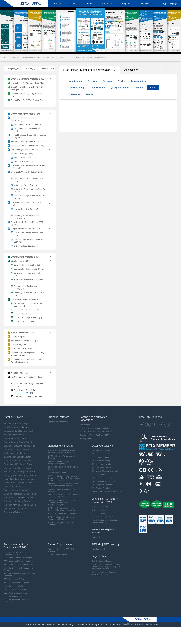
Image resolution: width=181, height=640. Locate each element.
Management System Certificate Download (61, 523)
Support (106, 4)
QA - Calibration (98, 474)
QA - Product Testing (100, 457)
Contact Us (145, 4)
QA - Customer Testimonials (103, 481)
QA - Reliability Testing (101, 461)
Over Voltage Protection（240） (27, 114)
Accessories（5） (20, 373)
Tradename (74, 94)
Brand (153, 88)
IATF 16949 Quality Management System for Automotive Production (62, 451)
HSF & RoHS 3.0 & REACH (103, 517)
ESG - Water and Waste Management (19, 561)
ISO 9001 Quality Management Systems (61, 457)
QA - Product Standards (101, 488)
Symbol (121, 81)
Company (125, 4)
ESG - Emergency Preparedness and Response (19, 575)
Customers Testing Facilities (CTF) (94, 435)
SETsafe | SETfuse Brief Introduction (107, 491)
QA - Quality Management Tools (105, 471)
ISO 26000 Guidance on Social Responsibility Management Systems (63, 509)
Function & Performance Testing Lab (95, 428)
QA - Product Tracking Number (104, 478)
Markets (73, 4)
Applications (131, 69)
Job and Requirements (57, 555)
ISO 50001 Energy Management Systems (61, 490)
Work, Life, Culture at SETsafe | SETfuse (61, 550)
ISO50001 (96, 537)
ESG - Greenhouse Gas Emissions (18, 565)
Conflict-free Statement (57, 472)
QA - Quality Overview (101, 450)
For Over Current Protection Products (51, 58)
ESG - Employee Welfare (14, 586)
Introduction (85, 425)
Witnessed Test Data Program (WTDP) (96, 432)
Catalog (90, 94)
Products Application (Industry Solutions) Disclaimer (104, 573)
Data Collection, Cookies (102, 561)
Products (57, 4)
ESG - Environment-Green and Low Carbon (18, 569)
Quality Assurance (120, 88)
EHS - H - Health (98, 510)
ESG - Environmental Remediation (18, 558)
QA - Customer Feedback (102, 485)
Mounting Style (138, 81)
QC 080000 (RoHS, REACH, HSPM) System (63, 468)
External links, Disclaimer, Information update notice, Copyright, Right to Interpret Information (107, 566)
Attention (139, 88)
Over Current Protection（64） (26, 257)
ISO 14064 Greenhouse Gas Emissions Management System (64, 496)
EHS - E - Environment (101, 506)
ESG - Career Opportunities (15, 593)
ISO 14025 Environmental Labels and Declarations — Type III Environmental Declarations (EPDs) (64, 478)
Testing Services (87, 438)
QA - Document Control (101, 467)
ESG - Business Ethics (13, 596)
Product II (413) (48, 69)
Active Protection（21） (23, 333)
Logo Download (98, 549)
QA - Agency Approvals (101, 464)
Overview (92, 81)
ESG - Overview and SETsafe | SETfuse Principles (16, 553)
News (89, 4)
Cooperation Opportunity (58, 422)
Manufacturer (75, 81)
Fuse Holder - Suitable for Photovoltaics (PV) (89, 58)
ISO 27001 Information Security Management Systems (61, 518)
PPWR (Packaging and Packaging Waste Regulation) (106, 521)
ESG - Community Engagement (17, 582)
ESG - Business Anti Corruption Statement (17, 601)
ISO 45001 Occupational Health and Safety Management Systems (63, 485)
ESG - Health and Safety (14, 579)
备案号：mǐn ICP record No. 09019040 (141, 624)
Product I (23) (30, 69)
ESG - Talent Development (15, 589)
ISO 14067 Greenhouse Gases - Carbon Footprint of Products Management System (61, 502)
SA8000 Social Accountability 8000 (62, 513)
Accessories (28, 58)
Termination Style (77, 88)
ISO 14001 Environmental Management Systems (58, 462)
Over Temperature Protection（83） (29, 79)
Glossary (107, 81)
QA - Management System (103, 454)
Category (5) (12, 69)
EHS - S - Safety (98, 513)
